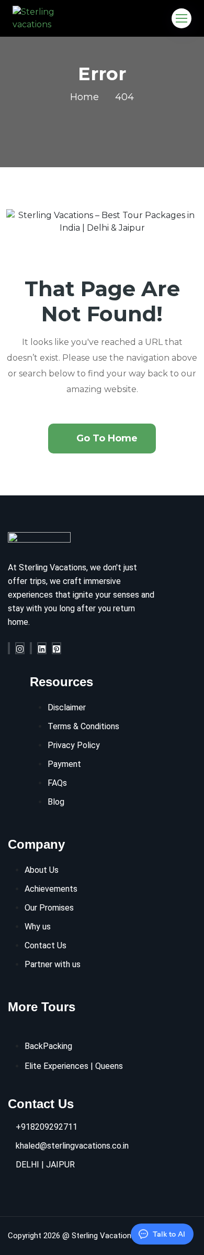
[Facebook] (9, 648)
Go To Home (107, 438)
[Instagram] (20, 648)
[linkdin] (42, 648)
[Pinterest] (56, 648)
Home (84, 97)
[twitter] (31, 648)
